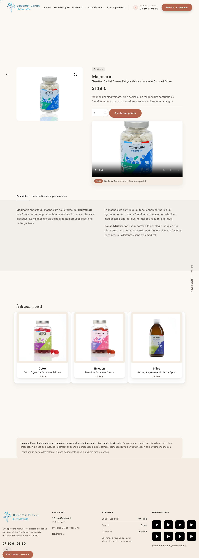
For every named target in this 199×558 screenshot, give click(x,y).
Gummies (47, 372)
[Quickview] (24, 318)
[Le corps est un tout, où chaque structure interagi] (168, 536)
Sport (173, 372)
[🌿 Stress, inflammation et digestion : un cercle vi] (156, 524)
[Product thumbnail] (42, 337)
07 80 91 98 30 (14, 543)
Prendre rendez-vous (177, 7)
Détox (26, 372)
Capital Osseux (112, 81)
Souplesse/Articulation (157, 372)
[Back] (7, 74)
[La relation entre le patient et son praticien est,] (191, 524)
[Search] (7, 550)
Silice (156, 368)
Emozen (99, 368)
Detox (42, 368)
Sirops (140, 372)
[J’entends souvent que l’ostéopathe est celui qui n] (156, 536)
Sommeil (159, 81)
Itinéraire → (58, 533)
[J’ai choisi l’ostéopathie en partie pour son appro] (168, 524)
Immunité (147, 81)
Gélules (136, 81)
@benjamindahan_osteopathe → (169, 545)
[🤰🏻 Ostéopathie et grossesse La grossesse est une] (180, 536)
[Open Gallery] (75, 74)
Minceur (57, 372)
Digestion (36, 372)
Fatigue (126, 81)
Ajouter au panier (42, 356)
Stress (168, 81)
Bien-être (97, 81)
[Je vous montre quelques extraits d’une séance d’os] (180, 524)
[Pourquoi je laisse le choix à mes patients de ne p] (191, 536)
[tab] (23, 196)
